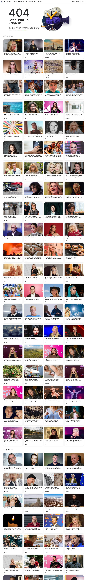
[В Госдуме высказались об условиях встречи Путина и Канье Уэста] (53, 313)
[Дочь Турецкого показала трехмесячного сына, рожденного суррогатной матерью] (53, 436)
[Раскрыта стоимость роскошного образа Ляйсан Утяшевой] (33, 334)
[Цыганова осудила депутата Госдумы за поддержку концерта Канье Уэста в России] (12, 49)
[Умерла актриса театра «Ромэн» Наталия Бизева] (53, 130)
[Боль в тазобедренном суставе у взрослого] (12, 89)
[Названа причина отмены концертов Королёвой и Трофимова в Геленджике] (53, 110)
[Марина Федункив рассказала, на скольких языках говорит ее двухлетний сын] (33, 89)
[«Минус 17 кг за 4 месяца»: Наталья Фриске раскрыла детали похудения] (12, 436)
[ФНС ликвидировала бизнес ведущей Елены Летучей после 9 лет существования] (53, 497)
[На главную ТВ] (4, 1)
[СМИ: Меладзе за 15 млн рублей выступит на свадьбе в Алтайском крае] (12, 456)
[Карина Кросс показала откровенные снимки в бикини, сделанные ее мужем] (12, 354)
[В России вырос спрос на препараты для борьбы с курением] (53, 415)
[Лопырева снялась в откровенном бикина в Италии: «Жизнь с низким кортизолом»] (53, 252)
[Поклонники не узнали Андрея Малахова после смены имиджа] (53, 212)
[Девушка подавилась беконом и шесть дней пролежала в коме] (74, 110)
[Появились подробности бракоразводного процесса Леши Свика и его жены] (74, 191)
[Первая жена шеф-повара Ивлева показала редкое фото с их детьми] (33, 564)
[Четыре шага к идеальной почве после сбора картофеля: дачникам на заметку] (33, 415)
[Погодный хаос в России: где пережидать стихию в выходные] (12, 334)
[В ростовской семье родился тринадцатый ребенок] (12, 273)
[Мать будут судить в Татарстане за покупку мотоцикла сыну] (12, 191)
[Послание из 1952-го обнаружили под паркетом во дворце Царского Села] (53, 69)
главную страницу (22, 29)
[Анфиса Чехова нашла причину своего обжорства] (12, 517)
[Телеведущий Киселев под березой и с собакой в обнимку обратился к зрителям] (74, 544)
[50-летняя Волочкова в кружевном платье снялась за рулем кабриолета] (53, 456)
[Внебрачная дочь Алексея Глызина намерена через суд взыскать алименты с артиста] (74, 49)
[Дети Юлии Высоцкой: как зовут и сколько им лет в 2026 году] (12, 69)
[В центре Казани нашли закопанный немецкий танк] (53, 564)
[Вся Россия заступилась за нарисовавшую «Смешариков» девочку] (12, 130)
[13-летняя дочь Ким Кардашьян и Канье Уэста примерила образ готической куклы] (74, 293)
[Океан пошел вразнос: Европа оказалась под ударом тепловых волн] (12, 110)
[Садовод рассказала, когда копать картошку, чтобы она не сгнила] (33, 476)
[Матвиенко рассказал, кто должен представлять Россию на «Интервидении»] (74, 497)
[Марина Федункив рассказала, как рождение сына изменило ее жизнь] (53, 191)
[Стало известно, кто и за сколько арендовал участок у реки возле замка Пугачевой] (33, 171)
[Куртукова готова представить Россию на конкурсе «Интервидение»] (53, 354)
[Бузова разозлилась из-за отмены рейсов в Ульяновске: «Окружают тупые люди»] (53, 395)
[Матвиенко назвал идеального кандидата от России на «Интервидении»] (12, 232)
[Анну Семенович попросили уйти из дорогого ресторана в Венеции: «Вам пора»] (74, 334)
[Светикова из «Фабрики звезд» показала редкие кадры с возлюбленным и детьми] (74, 354)
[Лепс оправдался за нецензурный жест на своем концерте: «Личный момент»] (74, 476)
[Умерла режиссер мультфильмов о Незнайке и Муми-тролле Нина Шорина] (33, 130)
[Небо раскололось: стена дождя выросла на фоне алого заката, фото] (12, 252)
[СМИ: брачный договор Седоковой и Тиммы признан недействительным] (12, 415)
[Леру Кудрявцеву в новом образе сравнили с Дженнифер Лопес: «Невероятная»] (12, 497)
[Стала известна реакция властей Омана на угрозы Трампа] (74, 517)
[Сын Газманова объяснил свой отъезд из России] (33, 544)
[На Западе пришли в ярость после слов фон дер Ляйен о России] (74, 564)
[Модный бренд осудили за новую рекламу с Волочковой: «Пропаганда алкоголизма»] (33, 313)
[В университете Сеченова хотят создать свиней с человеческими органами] (33, 252)
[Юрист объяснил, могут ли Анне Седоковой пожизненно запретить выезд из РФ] (53, 273)
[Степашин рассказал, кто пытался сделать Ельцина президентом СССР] (12, 564)
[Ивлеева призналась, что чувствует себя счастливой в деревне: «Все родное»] (33, 517)
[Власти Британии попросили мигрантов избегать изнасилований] (53, 49)
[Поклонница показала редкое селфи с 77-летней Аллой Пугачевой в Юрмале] (74, 130)
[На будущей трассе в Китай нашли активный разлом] (33, 354)
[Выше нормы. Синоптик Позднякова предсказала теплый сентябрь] (12, 293)
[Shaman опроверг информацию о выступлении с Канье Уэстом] (74, 436)
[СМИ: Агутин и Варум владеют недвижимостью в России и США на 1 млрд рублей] (12, 171)
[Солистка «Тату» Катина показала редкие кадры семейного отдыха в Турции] (53, 232)
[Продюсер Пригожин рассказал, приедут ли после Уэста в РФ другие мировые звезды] (12, 313)
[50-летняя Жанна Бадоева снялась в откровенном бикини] (33, 110)
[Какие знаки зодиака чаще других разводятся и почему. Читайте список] (74, 456)
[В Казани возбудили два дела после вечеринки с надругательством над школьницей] (74, 69)
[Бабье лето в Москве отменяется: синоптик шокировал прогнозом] (12, 212)
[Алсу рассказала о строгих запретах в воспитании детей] (33, 456)
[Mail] (2, 1)
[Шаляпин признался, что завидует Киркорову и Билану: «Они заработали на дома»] (74, 212)
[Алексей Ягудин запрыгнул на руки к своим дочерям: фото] (74, 415)
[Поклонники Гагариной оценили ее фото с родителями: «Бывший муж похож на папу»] (53, 171)
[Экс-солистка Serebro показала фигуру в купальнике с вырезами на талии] (53, 517)
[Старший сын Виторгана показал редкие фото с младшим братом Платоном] (53, 150)
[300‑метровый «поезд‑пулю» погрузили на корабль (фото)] (33, 375)
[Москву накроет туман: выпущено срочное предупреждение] (33, 497)
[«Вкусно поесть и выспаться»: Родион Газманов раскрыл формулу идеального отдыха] (33, 293)
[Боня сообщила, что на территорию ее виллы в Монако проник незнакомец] (33, 212)
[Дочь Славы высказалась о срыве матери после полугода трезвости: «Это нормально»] (74, 150)
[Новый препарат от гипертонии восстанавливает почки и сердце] (33, 150)
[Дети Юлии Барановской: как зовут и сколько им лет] (33, 232)
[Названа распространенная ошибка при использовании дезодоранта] (53, 375)
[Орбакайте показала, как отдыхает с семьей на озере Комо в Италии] (53, 293)
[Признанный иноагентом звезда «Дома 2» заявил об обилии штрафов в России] (53, 89)
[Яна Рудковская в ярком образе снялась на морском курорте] (33, 273)
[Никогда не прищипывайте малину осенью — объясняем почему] (12, 375)
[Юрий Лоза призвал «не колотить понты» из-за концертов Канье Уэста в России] (74, 171)
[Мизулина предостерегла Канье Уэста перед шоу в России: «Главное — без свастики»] (53, 334)
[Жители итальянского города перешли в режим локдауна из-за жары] (74, 313)
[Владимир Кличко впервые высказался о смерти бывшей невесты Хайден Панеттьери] (53, 544)
